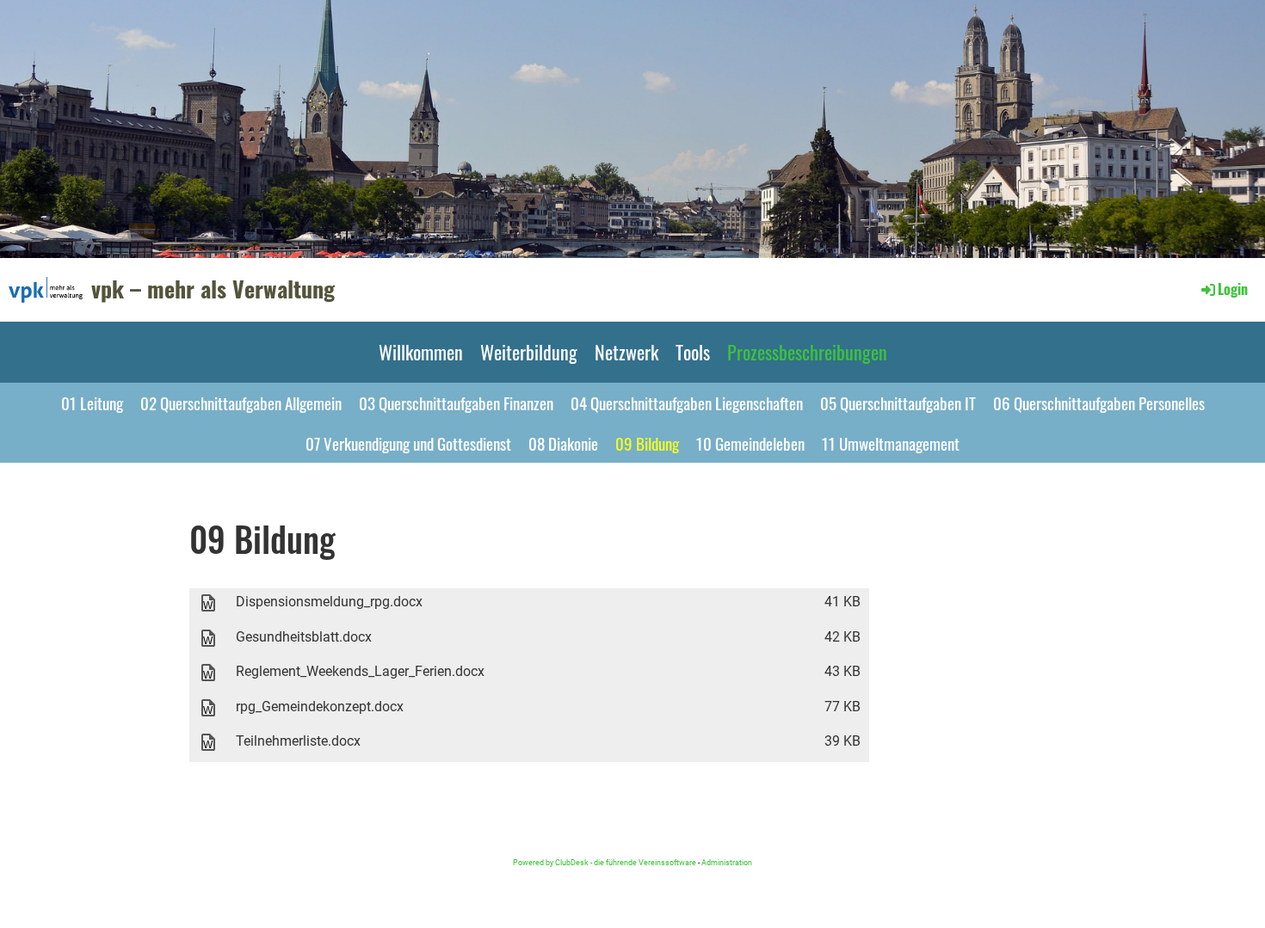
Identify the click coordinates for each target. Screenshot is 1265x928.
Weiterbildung (528, 352)
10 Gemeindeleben (750, 443)
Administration (726, 862)
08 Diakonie (563, 443)
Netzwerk (626, 352)
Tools (693, 352)
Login (1233, 289)
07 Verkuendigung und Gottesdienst (408, 443)
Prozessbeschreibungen (807, 352)
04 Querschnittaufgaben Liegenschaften (687, 402)
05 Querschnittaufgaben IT (898, 402)
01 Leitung (92, 402)
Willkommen (421, 352)
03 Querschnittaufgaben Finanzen (456, 402)
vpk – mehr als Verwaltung (213, 288)
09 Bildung (647, 443)
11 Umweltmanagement (891, 443)
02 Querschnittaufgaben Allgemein (241, 402)
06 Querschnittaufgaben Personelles (1099, 402)
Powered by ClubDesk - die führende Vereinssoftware (604, 862)
